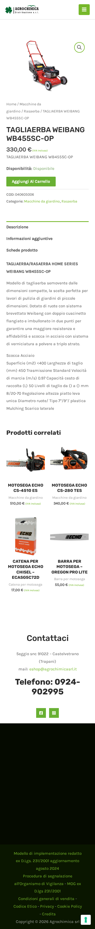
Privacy (47, 906)
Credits (49, 914)
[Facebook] (41, 713)
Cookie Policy (69, 906)
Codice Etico (25, 906)
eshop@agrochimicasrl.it (53, 669)
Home (11, 104)
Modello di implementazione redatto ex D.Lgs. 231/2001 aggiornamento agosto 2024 (48, 861)
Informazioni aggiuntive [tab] (29, 238)
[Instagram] (54, 713)
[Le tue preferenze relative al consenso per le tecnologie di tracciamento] (86, 920)
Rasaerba (32, 111)
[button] (79, 47)
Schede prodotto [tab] (22, 250)
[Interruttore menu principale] (84, 9)
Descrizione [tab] (17, 227)
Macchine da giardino (42, 201)
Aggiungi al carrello (31, 181)
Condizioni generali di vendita (46, 898)
